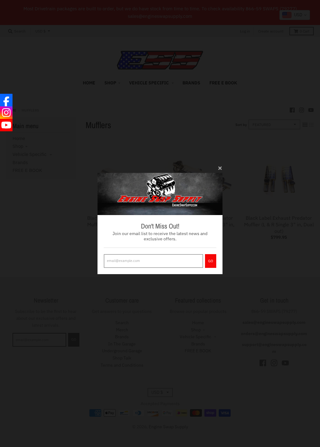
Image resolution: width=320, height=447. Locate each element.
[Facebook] (6, 100)
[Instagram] (6, 112)
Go (210, 261)
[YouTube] (6, 125)
